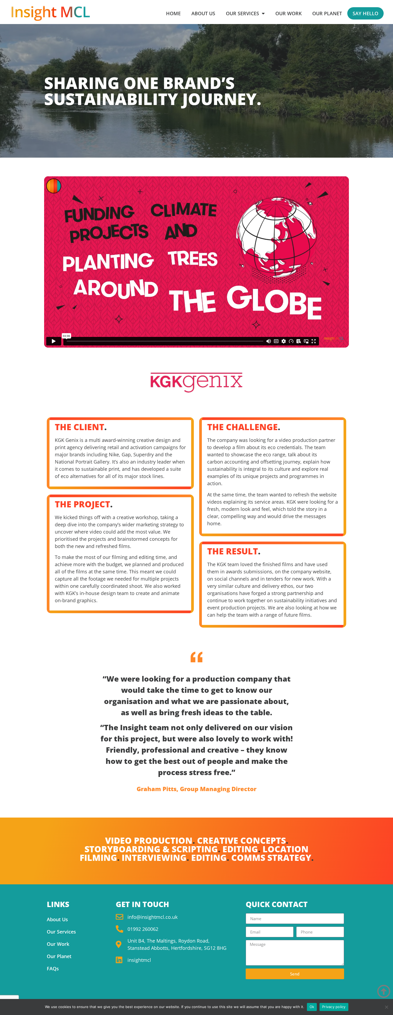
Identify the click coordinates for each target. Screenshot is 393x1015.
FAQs (53, 968)
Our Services (61, 931)
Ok (312, 1007)
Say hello (365, 13)
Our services (242, 13)
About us (203, 13)
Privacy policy (334, 1007)
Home (173, 13)
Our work (288, 13)
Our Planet (327, 13)
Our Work (58, 944)
